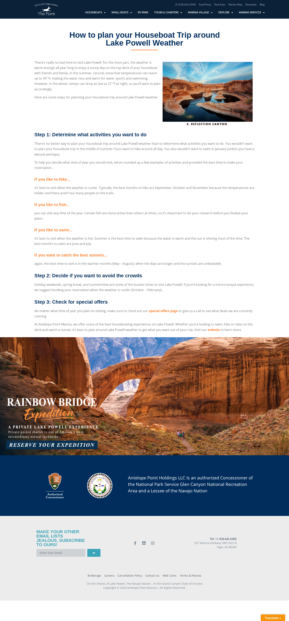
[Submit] (94, 553)
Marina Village (198, 12)
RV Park (143, 12)
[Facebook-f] (135, 543)
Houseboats (93, 12)
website (214, 330)
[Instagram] (153, 543)
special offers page (163, 311)
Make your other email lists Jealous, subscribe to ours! (60, 538)
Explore (223, 12)
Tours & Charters (166, 12)
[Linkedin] (144, 543)
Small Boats (119, 12)
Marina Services (250, 12)
